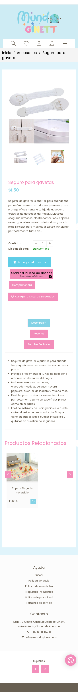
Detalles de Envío (39, 344)
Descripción (38, 323)
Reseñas (39, 333)
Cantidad (14, 243)
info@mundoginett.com (41, 637)
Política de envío (39, 580)
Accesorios (27, 52)
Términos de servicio (39, 603)
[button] (31, 274)
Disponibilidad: (18, 249)
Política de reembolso (39, 586)
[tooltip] (50, 276)
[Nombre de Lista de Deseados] (26, 43)
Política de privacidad (39, 597)
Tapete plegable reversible (22, 490)
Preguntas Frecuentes (39, 592)
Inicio (6, 52)
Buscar (39, 575)
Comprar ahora (22, 285)
